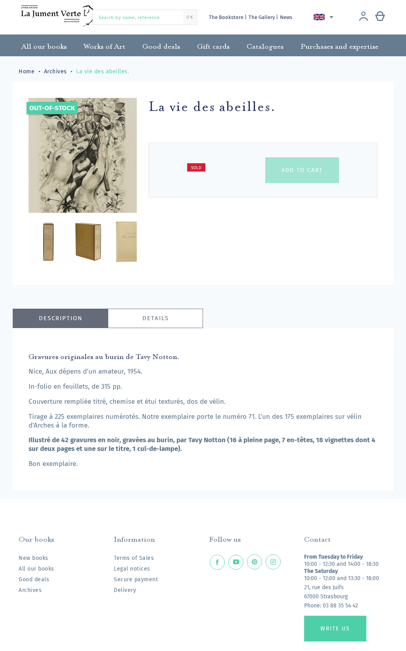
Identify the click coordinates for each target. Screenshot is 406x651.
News (286, 17)
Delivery (125, 590)
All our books (36, 568)
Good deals (34, 579)
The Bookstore (227, 17)
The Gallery (262, 17)
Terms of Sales (134, 558)
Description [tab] (60, 318)
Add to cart (302, 170)
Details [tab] (155, 318)
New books (33, 558)
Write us (335, 628)
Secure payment (136, 579)
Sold (196, 168)
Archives (30, 590)
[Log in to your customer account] (363, 17)
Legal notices (132, 568)
